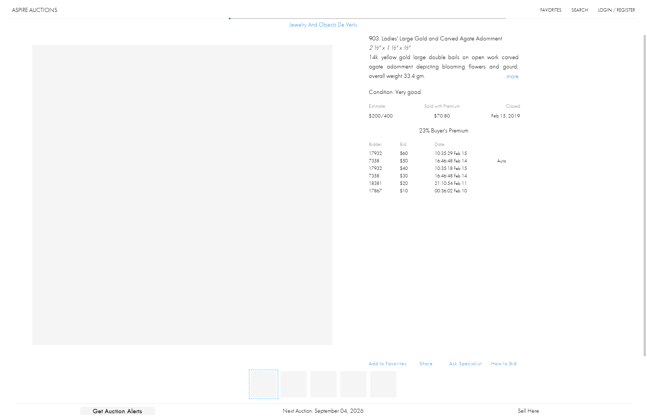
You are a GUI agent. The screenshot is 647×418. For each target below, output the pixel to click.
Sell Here (528, 411)
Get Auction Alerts (117, 411)
